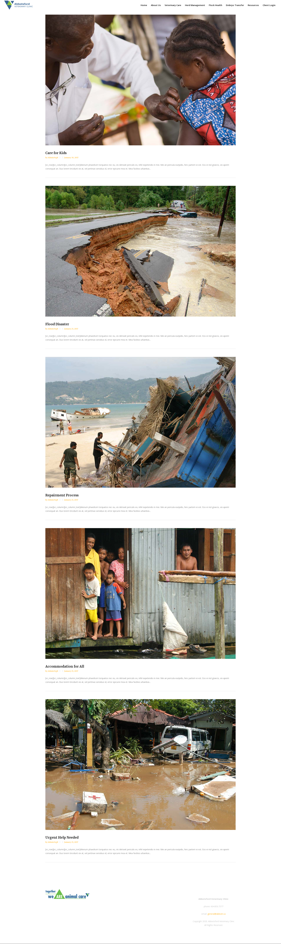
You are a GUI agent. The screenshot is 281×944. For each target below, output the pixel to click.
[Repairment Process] (140, 422)
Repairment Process (62, 495)
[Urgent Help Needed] (140, 764)
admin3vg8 (53, 157)
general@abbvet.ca (217, 913)
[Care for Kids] (140, 80)
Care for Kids (56, 153)
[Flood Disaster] (140, 251)
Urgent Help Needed (62, 837)
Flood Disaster (57, 324)
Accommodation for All (64, 666)
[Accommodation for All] (140, 593)
